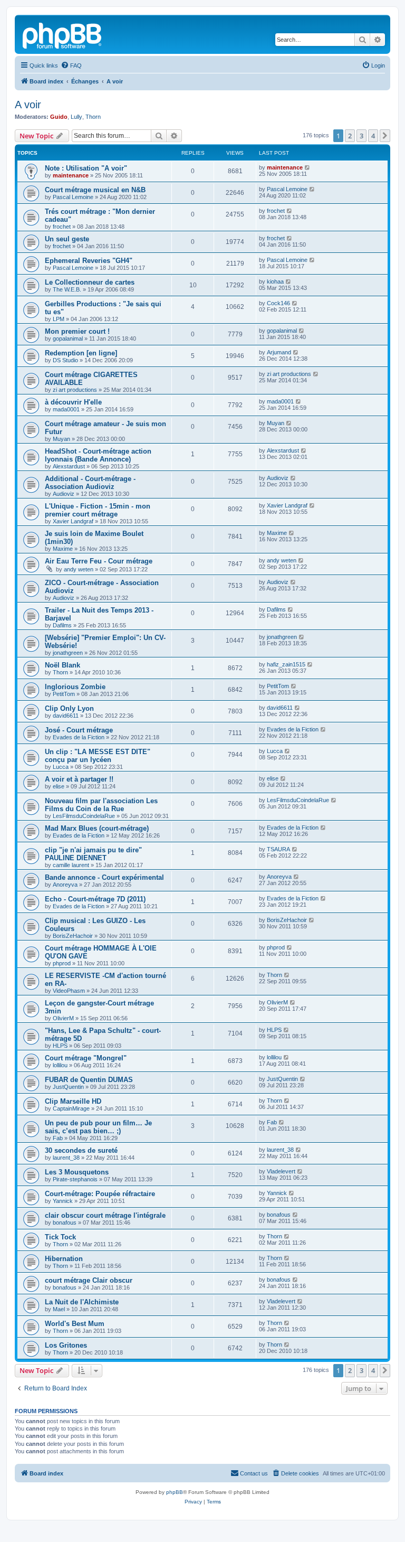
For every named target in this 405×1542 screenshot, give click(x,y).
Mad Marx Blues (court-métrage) (97, 828)
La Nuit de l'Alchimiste (82, 1302)
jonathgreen (68, 653)
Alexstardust (69, 466)
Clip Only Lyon (69, 708)
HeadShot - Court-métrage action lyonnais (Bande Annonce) (98, 455)
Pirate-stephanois (75, 1179)
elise (58, 786)
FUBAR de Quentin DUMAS (89, 1080)
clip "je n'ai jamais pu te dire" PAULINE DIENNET (93, 854)
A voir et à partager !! (79, 779)
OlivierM (63, 1018)
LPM (58, 319)
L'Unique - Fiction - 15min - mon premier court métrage (97, 510)
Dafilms (62, 625)
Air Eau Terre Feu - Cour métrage (98, 561)
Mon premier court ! (77, 331)
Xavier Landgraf (73, 521)
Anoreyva (65, 884)
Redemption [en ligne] (81, 353)
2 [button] (350, 135)
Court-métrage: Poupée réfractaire (100, 1194)
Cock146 (278, 303)
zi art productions (75, 390)
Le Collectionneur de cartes (89, 282)
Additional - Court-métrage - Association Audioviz (90, 483)
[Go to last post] (307, 167)
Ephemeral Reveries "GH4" (88, 261)
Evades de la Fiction (78, 737)
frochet (62, 226)
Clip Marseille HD (73, 1101)
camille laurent (71, 865)
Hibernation (64, 1259)
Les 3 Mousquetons (77, 1172)
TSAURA (278, 849)
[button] (385, 135)
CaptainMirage (71, 1108)
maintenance (71, 175)
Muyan (61, 439)
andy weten (78, 569)
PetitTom (64, 694)
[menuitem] (71, 65)
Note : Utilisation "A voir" (86, 168)
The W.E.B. (67, 289)
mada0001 (66, 409)
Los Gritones (66, 1345)
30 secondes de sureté (81, 1150)
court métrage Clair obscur (88, 1280)
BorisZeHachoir (73, 936)
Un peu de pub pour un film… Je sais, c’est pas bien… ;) (98, 1127)
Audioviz (63, 494)
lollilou (60, 1065)
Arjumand (279, 352)
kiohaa (275, 281)
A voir (28, 104)
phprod (62, 963)
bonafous (64, 1222)
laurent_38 (66, 1157)
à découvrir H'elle (73, 402)
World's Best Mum (74, 1324)
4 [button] (373, 135)
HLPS (60, 1045)
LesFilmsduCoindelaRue (84, 816)
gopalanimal (68, 338)
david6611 (66, 715)
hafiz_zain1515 (286, 664)
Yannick (63, 1201)
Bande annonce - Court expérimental (104, 877)
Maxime (63, 549)
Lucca (61, 767)
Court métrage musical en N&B (95, 190)
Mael (59, 1309)
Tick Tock (60, 1237)
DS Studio (65, 360)
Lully (76, 117)
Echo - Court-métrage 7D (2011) (95, 899)
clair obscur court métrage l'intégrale (105, 1215)
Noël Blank (62, 665)
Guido (59, 117)
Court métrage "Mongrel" (86, 1058)
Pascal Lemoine (73, 197)
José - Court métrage (79, 730)
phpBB (174, 1492)
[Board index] (62, 34)
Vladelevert (281, 1171)
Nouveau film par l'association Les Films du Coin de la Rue (101, 805)
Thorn (93, 117)
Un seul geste (67, 239)
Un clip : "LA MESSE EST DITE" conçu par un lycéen (97, 756)
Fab (58, 1138)
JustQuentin (68, 1087)
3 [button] (361, 135)
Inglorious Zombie (75, 687)
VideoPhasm (69, 991)
